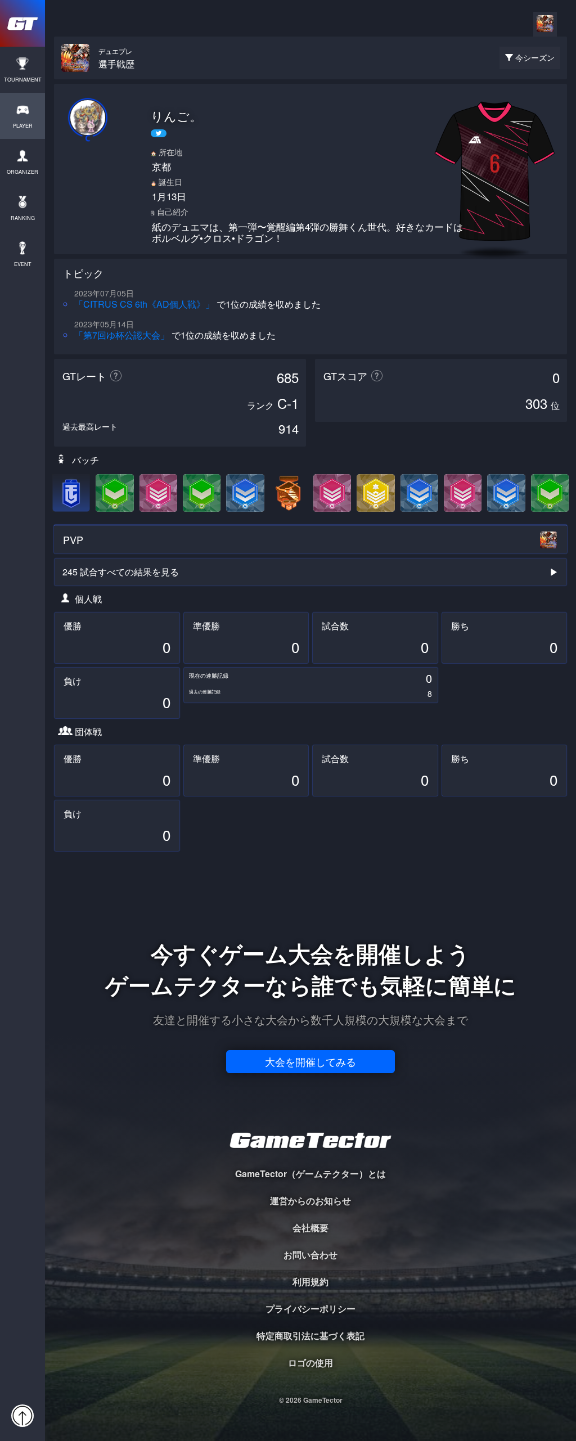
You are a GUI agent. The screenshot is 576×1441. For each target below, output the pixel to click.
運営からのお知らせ (310, 1200)
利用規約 (310, 1281)
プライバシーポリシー (311, 1308)
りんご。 (176, 115)
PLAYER (23, 125)
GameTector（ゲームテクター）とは (310, 1173)
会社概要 (310, 1227)
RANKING (23, 217)
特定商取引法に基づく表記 (310, 1335)
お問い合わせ (311, 1254)
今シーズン (535, 57)
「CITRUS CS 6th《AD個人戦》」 (144, 304)
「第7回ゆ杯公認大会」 (121, 334)
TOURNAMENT (23, 79)
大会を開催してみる (310, 1061)
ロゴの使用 (310, 1362)
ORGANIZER (22, 171)
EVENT (23, 264)
